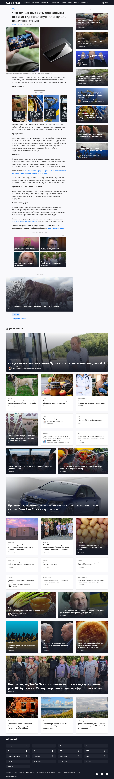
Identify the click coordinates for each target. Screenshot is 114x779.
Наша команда (30, 772)
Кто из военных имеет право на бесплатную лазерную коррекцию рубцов (91, 403)
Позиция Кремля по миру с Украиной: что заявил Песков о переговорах (55, 581)
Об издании (9, 772)
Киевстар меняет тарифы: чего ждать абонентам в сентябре (54, 563)
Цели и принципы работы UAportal (46, 772)
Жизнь (24, 318)
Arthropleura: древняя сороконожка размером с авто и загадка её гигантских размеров (91, 419)
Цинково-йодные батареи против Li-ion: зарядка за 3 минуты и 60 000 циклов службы (21, 547)
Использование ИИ (11, 776)
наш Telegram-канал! (56, 228)
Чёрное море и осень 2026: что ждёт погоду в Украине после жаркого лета (55, 726)
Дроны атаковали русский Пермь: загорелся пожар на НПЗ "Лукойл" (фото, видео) (91, 726)
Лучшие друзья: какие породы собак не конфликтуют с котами (90, 563)
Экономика (26, 2)
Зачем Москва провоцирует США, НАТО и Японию (21, 581)
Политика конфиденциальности (72, 772)
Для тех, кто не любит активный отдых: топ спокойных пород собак (22, 402)
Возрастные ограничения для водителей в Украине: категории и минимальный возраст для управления (91, 438)
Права (59, 772)
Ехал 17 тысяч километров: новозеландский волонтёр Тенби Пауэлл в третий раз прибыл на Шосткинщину (56, 547)
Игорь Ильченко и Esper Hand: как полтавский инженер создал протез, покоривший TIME (22, 563)
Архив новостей (19, 772)
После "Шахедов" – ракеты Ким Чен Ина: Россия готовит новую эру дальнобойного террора (55, 437)
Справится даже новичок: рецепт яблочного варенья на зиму (56, 402)
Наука (64, 2)
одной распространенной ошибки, (24, 221)
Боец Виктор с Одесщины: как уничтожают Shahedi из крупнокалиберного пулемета (91, 581)
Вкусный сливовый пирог (50, 419)
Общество (35, 2)
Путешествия (55, 2)
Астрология (44, 2)
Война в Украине (73, 2)
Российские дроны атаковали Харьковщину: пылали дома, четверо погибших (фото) (20, 726)
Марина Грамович (17, 24)
